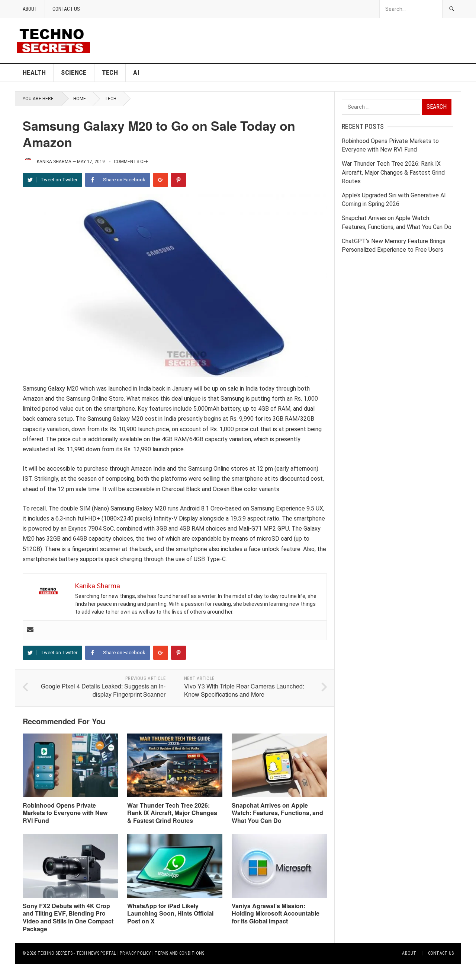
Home (79, 98)
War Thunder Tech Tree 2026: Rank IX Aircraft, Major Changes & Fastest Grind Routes (172, 813)
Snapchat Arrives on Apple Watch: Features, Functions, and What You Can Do (277, 813)
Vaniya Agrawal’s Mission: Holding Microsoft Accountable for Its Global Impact (275, 913)
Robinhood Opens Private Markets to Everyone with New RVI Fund (65, 813)
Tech (110, 72)
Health (34, 72)
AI (136, 72)
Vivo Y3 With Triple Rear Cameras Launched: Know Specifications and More (244, 690)
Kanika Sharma (54, 161)
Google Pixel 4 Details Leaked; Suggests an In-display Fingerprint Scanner (103, 690)
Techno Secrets (55, 953)
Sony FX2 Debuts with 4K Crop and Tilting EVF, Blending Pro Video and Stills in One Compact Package (68, 917)
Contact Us (66, 9)
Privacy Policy (135, 953)
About (30, 9)
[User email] (30, 630)
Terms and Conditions (179, 953)
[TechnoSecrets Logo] (56, 40)
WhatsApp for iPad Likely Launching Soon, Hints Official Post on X (170, 913)
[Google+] (160, 180)
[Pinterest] (178, 180)
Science (74, 72)
